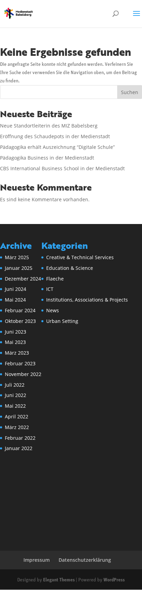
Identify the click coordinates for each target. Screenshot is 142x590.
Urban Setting (62, 321)
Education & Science (69, 268)
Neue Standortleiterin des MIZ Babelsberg (49, 125)
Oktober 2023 (20, 321)
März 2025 (17, 257)
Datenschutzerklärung (85, 560)
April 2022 (16, 416)
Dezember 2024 (23, 278)
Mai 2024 (15, 299)
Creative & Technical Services (80, 257)
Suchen (129, 92)
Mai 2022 (15, 406)
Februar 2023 (20, 363)
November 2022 (23, 374)
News (52, 310)
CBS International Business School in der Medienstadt (62, 168)
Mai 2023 (15, 342)
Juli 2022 (14, 385)
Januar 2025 (18, 268)
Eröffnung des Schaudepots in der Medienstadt (55, 136)
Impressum (36, 560)
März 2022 (17, 427)
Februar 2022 (20, 438)
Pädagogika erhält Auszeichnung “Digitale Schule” (57, 147)
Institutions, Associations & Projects (87, 299)
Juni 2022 (15, 395)
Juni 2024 (15, 289)
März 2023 (17, 352)
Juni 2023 (15, 331)
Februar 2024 (20, 310)
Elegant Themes (59, 580)
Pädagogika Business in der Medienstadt (47, 157)
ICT (49, 289)
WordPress (114, 580)
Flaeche (55, 278)
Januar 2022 (18, 448)
